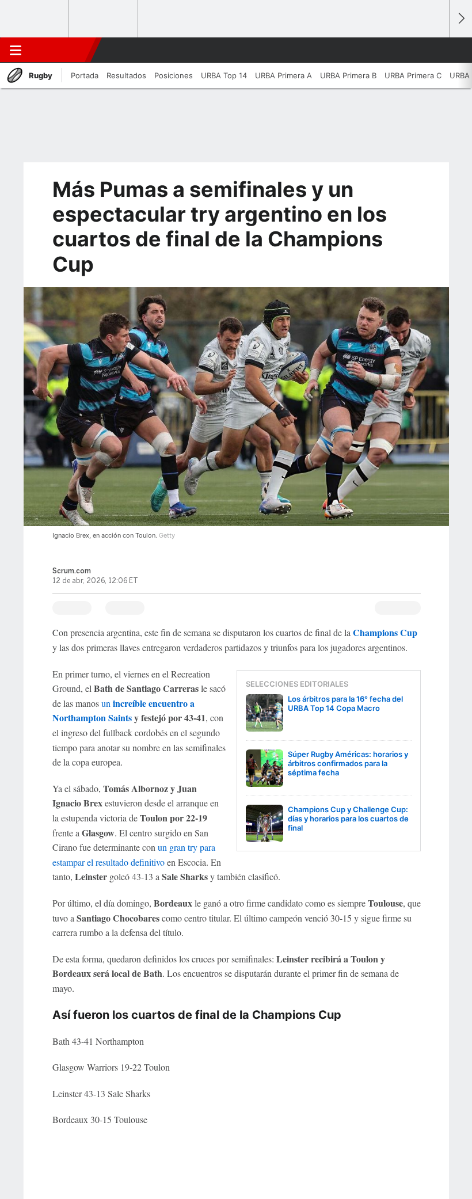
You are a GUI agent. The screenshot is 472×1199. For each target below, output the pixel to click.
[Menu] (15, 50)
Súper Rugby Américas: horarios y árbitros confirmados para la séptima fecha (348, 763)
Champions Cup (385, 632)
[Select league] (35, 19)
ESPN (59, 50)
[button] (434, 50)
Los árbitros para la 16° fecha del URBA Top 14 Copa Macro (345, 703)
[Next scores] (460, 18)
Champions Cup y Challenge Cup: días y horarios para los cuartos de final (348, 818)
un (107, 703)
